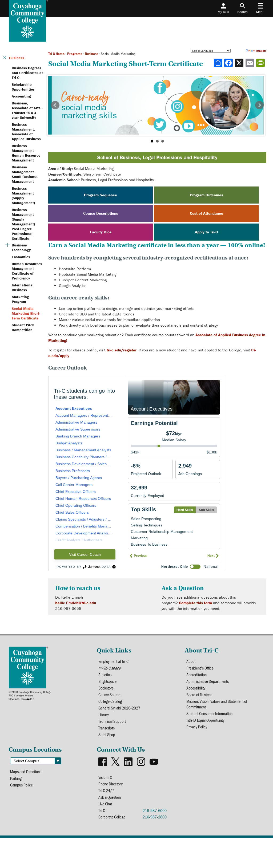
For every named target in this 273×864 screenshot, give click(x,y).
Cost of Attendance (206, 213)
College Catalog (110, 701)
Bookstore (106, 688)
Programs (74, 53)
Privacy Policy (196, 726)
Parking (16, 778)
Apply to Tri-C (206, 231)
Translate (261, 50)
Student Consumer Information (209, 713)
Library (103, 714)
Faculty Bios (100, 231)
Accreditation (196, 674)
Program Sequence (100, 194)
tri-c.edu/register (121, 349)
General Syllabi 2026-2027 (119, 708)
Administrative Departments (207, 681)
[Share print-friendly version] (261, 63)
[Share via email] (250, 63)
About (190, 661)
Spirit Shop (106, 734)
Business (91, 53)
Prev (55, 105)
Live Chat (105, 803)
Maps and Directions (25, 771)
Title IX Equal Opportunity (205, 720)
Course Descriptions (100, 213)
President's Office (200, 668)
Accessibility (195, 688)
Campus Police (21, 785)
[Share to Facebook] (229, 63)
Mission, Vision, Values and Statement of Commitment (216, 703)
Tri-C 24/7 (106, 790)
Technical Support (112, 721)
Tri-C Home (56, 53)
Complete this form (195, 602)
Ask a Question (109, 797)
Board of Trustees (199, 694)
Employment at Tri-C (113, 661)
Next (259, 105)
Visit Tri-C (105, 777)
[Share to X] (239, 63)
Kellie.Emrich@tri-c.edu (75, 602)
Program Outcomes (206, 194)
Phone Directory (110, 783)
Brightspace (107, 681)
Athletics (104, 674)
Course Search (109, 694)
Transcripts (106, 728)
